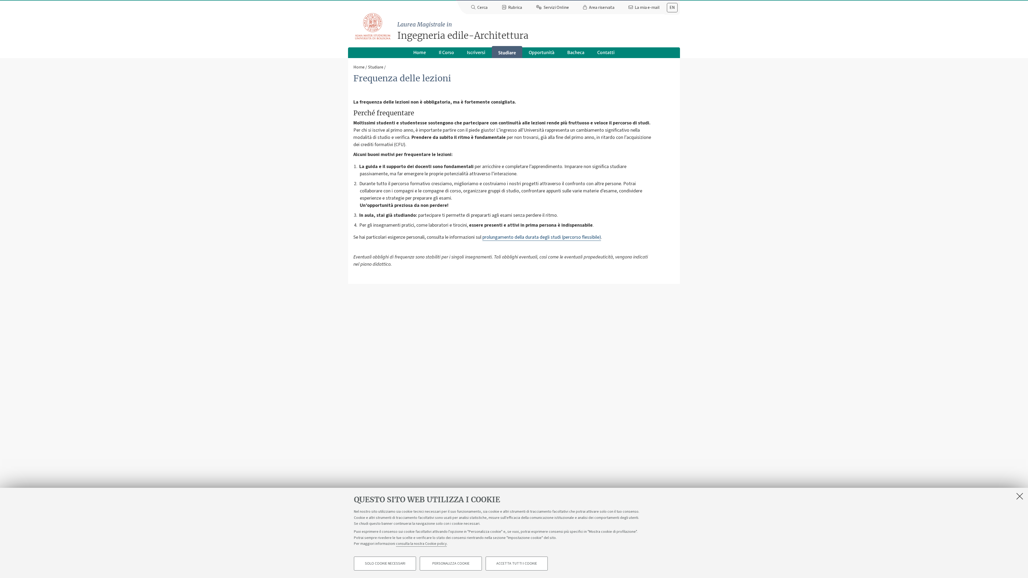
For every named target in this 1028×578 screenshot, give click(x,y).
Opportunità (541, 52)
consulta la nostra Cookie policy (421, 543)
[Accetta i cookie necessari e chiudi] (1019, 496)
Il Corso (446, 52)
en (672, 7)
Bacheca (575, 52)
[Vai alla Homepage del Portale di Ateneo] (373, 26)
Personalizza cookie (451, 563)
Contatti (606, 52)
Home (419, 52)
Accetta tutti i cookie (516, 563)
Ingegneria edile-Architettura (462, 31)
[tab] (672, 7)
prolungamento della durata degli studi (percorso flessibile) (541, 237)
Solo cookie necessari (385, 563)
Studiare (507, 52)
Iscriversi (476, 52)
